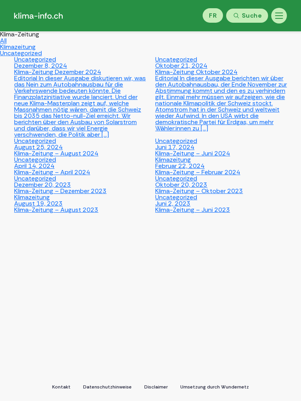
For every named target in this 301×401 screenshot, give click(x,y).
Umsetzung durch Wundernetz (214, 387)
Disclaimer (156, 387)
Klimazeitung (18, 47)
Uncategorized (21, 53)
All (3, 40)
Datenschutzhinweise (107, 387)
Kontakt (61, 387)
